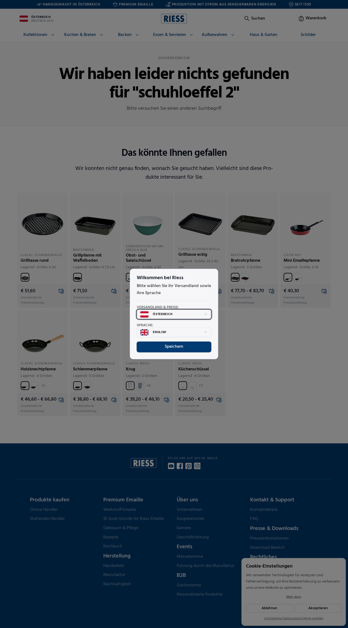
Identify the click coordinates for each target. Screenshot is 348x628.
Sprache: (145, 325)
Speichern (174, 346)
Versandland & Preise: (158, 307)
